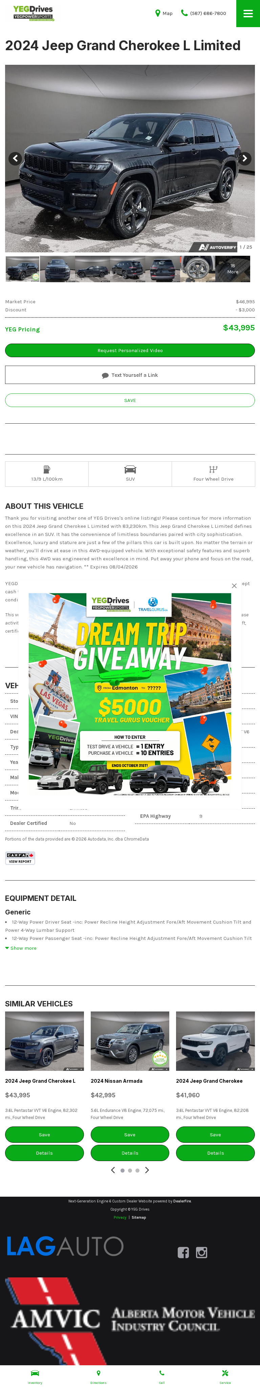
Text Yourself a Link (134, 375)
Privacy (120, 1217)
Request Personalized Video (130, 350)
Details (44, 1153)
